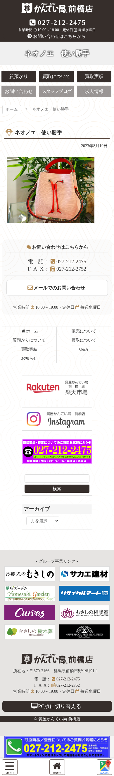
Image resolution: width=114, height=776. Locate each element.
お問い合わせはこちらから (59, 36)
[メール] (104, 767)
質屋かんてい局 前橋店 (57, 8)
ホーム (12, 109)
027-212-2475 (62, 22)
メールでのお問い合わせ (59, 287)
